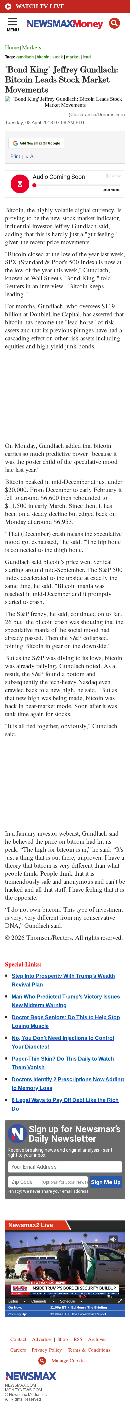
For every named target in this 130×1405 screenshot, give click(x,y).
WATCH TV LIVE (40, 6)
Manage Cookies (69, 1360)
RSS (78, 1339)
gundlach (25, 57)
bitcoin (43, 57)
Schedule (67, 1301)
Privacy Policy (47, 1349)
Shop (62, 1339)
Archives (97, 1339)
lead (87, 57)
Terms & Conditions (89, 1349)
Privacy (14, 1191)
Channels (39, 1301)
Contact (18, 1339)
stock (57, 57)
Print (15, 156)
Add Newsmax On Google (40, 143)
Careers (18, 1349)
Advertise (42, 1339)
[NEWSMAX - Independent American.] (65, 24)
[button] (114, 23)
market (73, 57)
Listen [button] (13, 1301)
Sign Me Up (106, 1182)
